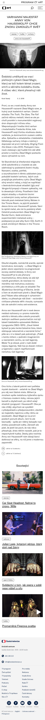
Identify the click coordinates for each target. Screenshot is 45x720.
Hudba (22, 34)
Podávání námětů (28, 690)
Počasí (4, 686)
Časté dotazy (27, 693)
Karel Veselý (6, 99)
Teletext (5, 679)
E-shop (4, 690)
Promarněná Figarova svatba (19, 626)
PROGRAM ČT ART (32, 2)
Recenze (14, 34)
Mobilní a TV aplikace (9, 693)
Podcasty (5, 683)
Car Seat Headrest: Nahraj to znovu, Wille (19, 504)
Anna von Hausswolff (22, 39)
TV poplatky (6, 676)
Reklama (25, 672)
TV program (6, 669)
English (17, 711)
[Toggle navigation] (3, 2)
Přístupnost (5, 714)
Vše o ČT (5, 697)
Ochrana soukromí (28, 711)
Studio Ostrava (27, 679)
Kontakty (25, 697)
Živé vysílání (6, 672)
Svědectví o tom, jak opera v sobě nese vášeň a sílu (22, 586)
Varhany (31, 34)
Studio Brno (26, 676)
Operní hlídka (8, 580)
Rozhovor (6, 539)
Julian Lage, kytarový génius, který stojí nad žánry (22, 545)
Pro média (26, 669)
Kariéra (25, 686)
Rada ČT (25, 683)
